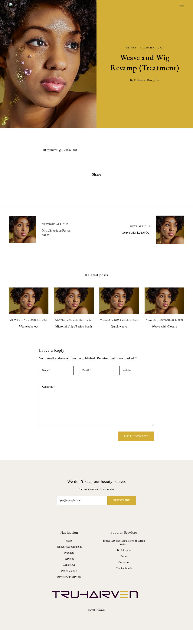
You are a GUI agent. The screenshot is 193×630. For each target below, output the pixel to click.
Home (69, 540)
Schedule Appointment (69, 546)
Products (69, 552)
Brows (123, 556)
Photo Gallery (69, 570)
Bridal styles (124, 550)
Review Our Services (69, 576)
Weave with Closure (164, 326)
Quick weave (119, 326)
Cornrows (124, 562)
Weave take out (28, 326)
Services (69, 558)
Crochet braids (124, 568)
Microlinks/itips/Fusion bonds (73, 326)
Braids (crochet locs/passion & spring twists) (124, 542)
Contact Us (69, 564)
